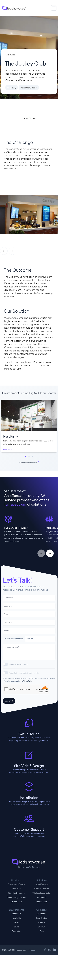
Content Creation (41, 889)
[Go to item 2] (29, 456)
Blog (42, 931)
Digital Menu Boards (16, 884)
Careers (41, 922)
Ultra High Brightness (16, 893)
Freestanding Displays (16, 897)
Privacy (32, 950)
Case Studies (41, 918)
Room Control (41, 902)
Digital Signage (41, 884)
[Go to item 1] (25, 456)
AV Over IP (41, 897)
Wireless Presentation (41, 893)
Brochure (42, 927)
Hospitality (16, 918)
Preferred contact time (13, 639)
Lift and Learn (16, 902)
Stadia (16, 927)
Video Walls (16, 889)
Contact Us (41, 914)
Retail (16, 922)
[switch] (5, 664)
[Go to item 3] (32, 456)
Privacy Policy (27, 681)
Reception (16, 931)
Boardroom (16, 914)
